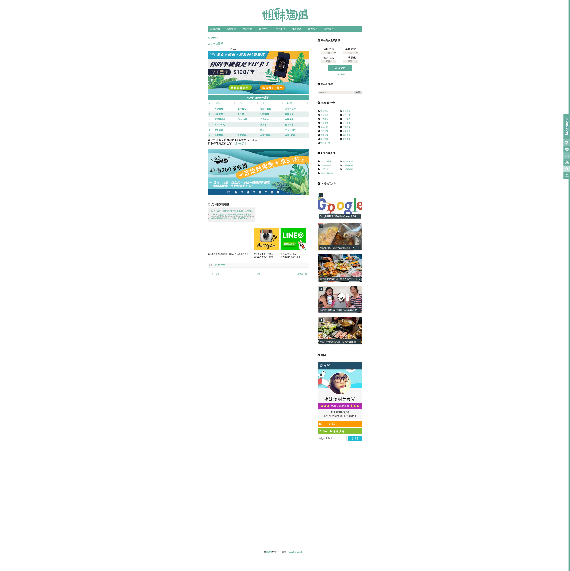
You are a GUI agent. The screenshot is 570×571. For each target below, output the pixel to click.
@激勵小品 (348, 161)
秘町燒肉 (219, 114)
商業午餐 (324, 131)
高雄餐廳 (231, 29)
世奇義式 (242, 108)
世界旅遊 (296, 29)
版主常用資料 (327, 173)
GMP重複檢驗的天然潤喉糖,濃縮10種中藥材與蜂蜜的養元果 (232, 214)
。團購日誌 (348, 165)
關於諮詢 (329, 29)
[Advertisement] (340, 489)
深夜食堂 (346, 135)
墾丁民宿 (289, 124)
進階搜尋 (341, 74)
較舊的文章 (302, 274)
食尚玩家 (324, 127)
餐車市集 (346, 139)
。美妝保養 (348, 169)
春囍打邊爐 (265, 108)
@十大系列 (326, 161)
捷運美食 (324, 135)
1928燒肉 (264, 114)
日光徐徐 (264, 119)
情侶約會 (346, 131)
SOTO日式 (220, 124)
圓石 (262, 130)
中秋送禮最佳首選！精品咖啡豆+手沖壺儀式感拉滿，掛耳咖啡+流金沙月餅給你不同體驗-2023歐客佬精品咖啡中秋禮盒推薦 (232, 218)
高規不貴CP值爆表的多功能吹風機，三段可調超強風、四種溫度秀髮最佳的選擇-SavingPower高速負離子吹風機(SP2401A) (232, 211)
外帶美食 (324, 119)
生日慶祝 (346, 119)
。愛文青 (325, 169)
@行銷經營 (326, 165)
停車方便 (346, 127)
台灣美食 (247, 29)
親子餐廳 (324, 139)
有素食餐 (324, 123)
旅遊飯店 (313, 29)
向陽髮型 (289, 114)
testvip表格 (216, 44)
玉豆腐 (241, 114)
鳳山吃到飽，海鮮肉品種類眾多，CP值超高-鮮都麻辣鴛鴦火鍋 (351, 247)
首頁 (258, 274)
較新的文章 (214, 274)
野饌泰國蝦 (220, 119)
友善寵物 (346, 111)
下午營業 (324, 111)
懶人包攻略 (325, 143)
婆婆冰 (263, 124)
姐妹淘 (269, 552)
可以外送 (346, 115)
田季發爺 (219, 108)
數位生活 (264, 29)
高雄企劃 (215, 29)
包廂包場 (324, 115)
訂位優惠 (346, 123)
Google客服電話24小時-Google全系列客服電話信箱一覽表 (348, 216)
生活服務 (280, 29)
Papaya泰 (242, 119)
